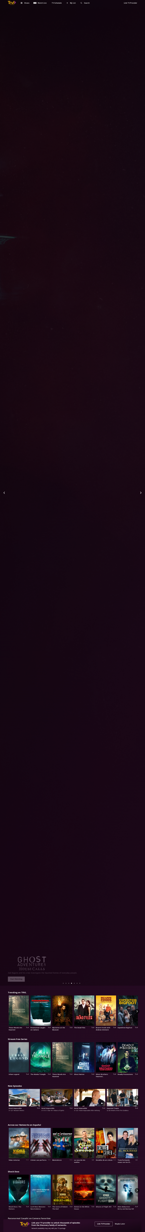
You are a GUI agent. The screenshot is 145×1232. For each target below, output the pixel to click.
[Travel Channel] (13, 3)
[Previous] (4, 493)
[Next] (140, 493)
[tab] (63, 983)
